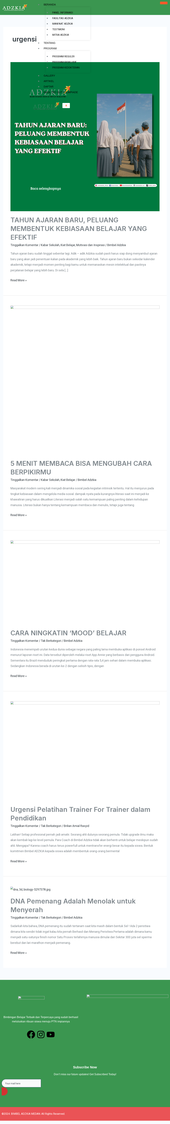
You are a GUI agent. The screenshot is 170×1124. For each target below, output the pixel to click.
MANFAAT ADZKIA (62, 23)
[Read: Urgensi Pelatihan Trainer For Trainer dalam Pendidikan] (85, 751)
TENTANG (49, 43)
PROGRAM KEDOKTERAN (66, 67)
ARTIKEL (49, 81)
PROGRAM (50, 48)
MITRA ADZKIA (60, 34)
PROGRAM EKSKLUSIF (64, 62)
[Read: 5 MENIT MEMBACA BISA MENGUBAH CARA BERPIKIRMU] (85, 380)
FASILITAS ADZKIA (62, 18)
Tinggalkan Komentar (24, 245)
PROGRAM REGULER (63, 56)
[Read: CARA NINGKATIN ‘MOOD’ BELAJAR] (85, 582)
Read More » (18, 279)
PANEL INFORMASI (62, 12)
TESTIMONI (58, 29)
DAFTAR (48, 86)
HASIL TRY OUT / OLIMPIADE (61, 92)
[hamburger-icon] (164, 3)
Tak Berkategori (51, 640)
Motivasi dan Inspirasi (90, 245)
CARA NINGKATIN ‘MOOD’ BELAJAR (68, 633)
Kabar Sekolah (50, 245)
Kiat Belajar (68, 245)
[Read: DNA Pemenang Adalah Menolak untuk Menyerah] (30, 889)
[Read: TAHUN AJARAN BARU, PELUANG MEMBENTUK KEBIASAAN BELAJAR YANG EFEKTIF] (85, 136)
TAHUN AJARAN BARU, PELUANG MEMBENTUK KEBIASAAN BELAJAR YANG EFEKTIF (78, 228)
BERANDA (50, 4)
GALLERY (49, 75)
